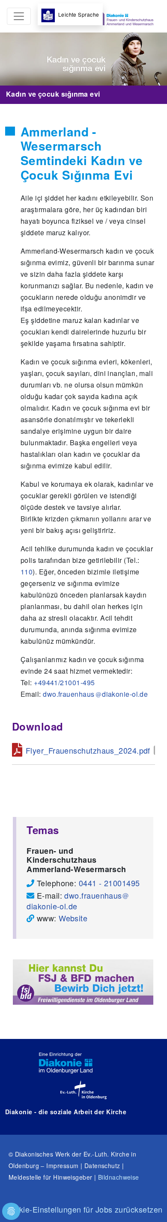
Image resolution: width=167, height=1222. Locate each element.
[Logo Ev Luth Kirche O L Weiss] (83, 1089)
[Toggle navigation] (19, 16)
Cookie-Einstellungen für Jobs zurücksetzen (84, 1209)
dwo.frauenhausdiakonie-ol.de (74, 900)
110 (27, 572)
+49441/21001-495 (64, 682)
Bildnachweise (118, 1177)
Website (73, 917)
